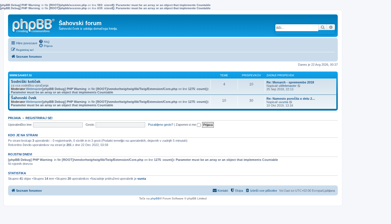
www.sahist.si (20, 75)
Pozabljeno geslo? (160, 124)
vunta (284, 102)
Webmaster (34, 89)
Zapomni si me (186, 124)
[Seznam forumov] (34, 24)
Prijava (14, 118)
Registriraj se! (39, 118)
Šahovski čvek (23, 98)
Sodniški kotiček (25, 81)
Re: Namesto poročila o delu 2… (290, 98)
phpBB (155, 198)
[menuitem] (44, 41)
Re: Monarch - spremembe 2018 (290, 82)
